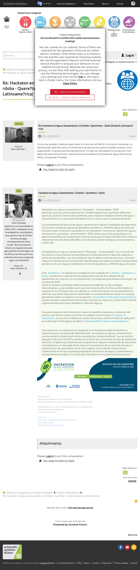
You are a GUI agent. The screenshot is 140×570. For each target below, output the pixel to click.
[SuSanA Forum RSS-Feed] (134, 547)
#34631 (132, 136)
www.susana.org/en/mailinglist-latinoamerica (57, 420)
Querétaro (127, 273)
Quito (45, 276)
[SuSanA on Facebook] (121, 547)
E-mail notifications (66, 563)
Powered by (60, 524)
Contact (95, 563)
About (86, 563)
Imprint (134, 563)
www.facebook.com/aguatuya (50, 425)
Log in (50, 164)
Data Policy (70, 83)
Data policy (107, 563)
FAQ (79, 563)
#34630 (132, 200)
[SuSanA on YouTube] (128, 547)
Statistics (51, 563)
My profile (88, 3)
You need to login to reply (59, 169)
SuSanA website (14, 4)
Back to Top (132, 535)
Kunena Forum (77, 524)
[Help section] (133, 3)
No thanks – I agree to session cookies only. (70, 97)
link (81, 76)
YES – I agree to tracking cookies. (70, 92)
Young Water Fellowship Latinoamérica (113, 297)
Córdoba (114, 273)
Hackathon (53, 273)
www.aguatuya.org (46, 423)
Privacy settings (121, 563)
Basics (104, 3)
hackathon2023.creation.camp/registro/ (105, 321)
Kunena (44, 563)
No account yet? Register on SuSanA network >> (114, 61)
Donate (120, 3)
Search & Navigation (65, 3)
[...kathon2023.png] (87, 374)
